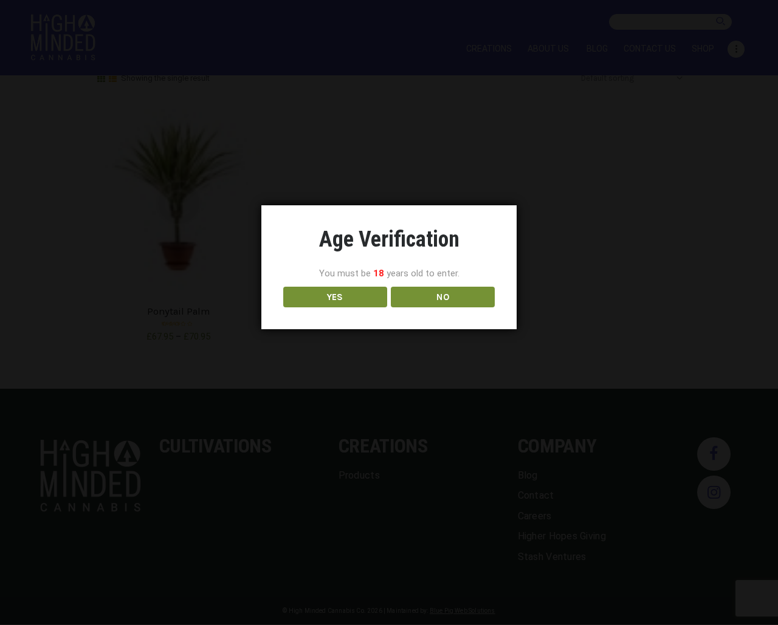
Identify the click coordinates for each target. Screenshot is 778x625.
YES (335, 296)
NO (442, 296)
